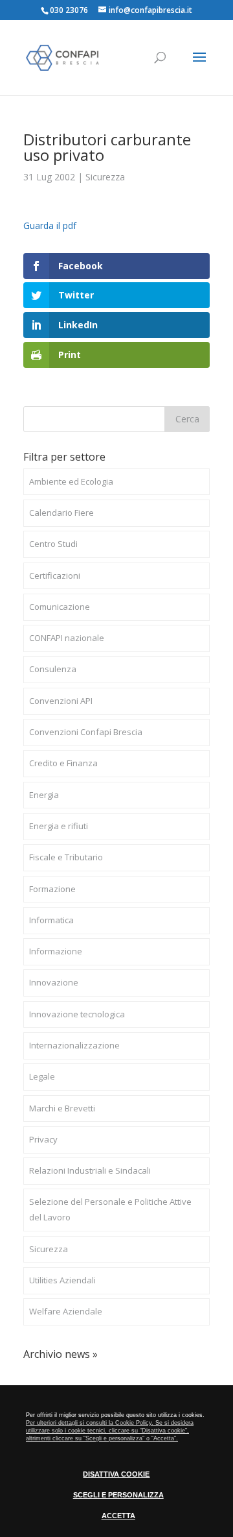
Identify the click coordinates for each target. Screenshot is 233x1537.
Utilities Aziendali (62, 1280)
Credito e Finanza (63, 763)
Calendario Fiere (61, 512)
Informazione (55, 951)
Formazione (52, 889)
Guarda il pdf (49, 225)
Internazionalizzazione (74, 1045)
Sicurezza (105, 177)
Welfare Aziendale (65, 1311)
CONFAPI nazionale (66, 638)
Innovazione (53, 982)
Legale (42, 1076)
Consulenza (52, 669)
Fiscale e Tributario (66, 857)
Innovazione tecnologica (77, 1014)
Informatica (51, 920)
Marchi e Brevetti (62, 1108)
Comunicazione (59, 606)
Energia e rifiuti (58, 826)
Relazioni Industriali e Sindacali (90, 1170)
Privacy (43, 1139)
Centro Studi (53, 544)
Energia (44, 795)
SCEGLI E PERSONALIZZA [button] (118, 1495)
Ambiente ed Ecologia (71, 481)
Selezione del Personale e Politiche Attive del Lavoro (110, 1209)
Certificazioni (54, 575)
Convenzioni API (61, 701)
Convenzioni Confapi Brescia (85, 732)
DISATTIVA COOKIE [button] (116, 1474)
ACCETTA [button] (118, 1515)
